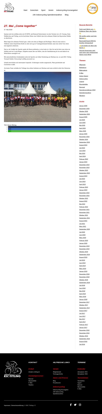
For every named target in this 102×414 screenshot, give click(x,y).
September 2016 (84, 339)
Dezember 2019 (84, 246)
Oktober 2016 (83, 336)
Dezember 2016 (84, 330)
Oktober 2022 (83, 198)
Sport (43, 10)
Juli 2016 (82, 344)
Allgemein (82, 64)
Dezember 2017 (84, 302)
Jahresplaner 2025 (82, 372)
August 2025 (83, 117)
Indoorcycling (83, 79)
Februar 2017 (83, 324)
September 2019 (84, 254)
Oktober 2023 (83, 170)
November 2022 (84, 195)
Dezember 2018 (84, 274)
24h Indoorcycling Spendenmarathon (47, 15)
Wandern (82, 95)
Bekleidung (82, 67)
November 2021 (84, 212)
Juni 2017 (82, 316)
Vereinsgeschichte (58, 374)
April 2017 (82, 322)
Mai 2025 (82, 125)
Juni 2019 (82, 263)
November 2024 (84, 136)
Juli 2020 (82, 232)
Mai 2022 (82, 204)
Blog (66, 15)
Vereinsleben (81, 381)
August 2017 (83, 310)
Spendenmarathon (85, 93)
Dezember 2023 (84, 165)
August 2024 (83, 145)
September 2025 (84, 114)
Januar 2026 (83, 106)
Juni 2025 (82, 122)
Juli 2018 (82, 285)
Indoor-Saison (83, 76)
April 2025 (82, 128)
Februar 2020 (83, 240)
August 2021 (83, 221)
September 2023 (84, 173)
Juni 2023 (82, 181)
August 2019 (83, 257)
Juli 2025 (82, 120)
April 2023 (82, 184)
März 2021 (82, 226)
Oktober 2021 (83, 215)
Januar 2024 (83, 162)
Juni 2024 (82, 150)
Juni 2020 (82, 235)
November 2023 (84, 167)
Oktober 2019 (83, 252)
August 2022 (83, 201)
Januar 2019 (83, 271)
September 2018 (84, 282)
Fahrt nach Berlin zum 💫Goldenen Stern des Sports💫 (87, 31)
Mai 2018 (82, 291)
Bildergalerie (83, 70)
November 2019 (84, 249)
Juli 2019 (82, 260)
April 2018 (82, 294)
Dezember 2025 (84, 108)
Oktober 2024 (83, 139)
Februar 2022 (83, 207)
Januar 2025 (83, 134)
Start (25, 10)
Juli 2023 (82, 179)
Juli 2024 (82, 148)
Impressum (7, 405)
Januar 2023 (83, 190)
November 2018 (84, 277)
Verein (50, 10)
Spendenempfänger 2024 (87, 90)
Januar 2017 (83, 327)
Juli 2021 (82, 223)
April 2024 (82, 156)
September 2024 (84, 142)
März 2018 (82, 296)
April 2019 (82, 266)
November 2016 (84, 333)
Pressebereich (57, 383)
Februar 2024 (83, 159)
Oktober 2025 (83, 111)
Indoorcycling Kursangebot (66, 10)
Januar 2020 (83, 243)
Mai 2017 (82, 319)
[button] (8, 127)
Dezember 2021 (84, 209)
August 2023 (83, 176)
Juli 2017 (82, 313)
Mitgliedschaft (57, 372)
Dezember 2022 (84, 193)
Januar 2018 (83, 299)
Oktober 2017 (83, 305)
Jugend (81, 81)
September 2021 (84, 218)
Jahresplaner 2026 (82, 374)
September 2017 (84, 308)
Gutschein (34, 10)
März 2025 (82, 131)
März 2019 (82, 268)
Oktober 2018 (83, 280)
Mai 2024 (82, 153)
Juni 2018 (82, 288)
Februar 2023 (83, 187)
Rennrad (82, 87)
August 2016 (83, 341)
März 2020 (82, 237)
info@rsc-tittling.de (34, 372)
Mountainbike (83, 84)
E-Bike (81, 73)
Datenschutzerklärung (17, 405)
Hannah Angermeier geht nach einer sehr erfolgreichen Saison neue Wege (88, 52)
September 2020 (84, 229)
